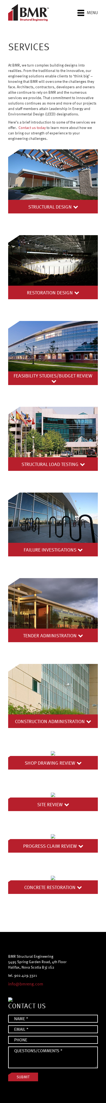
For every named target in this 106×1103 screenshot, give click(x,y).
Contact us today (32, 127)
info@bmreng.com (25, 984)
